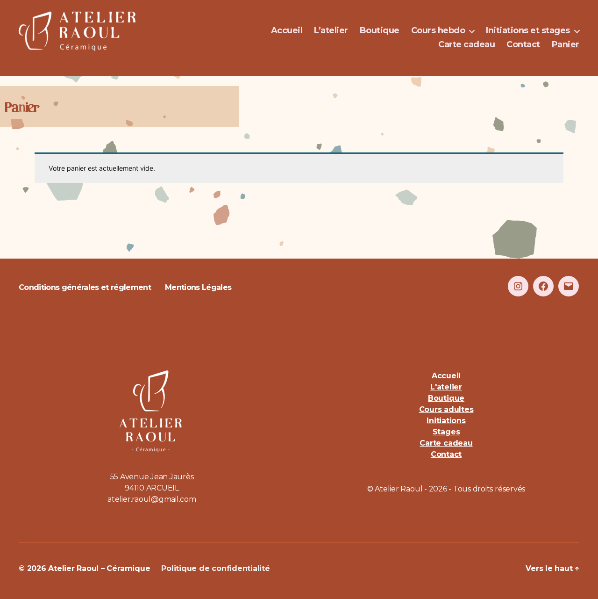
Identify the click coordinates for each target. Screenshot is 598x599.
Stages (446, 431)
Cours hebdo (438, 31)
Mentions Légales (198, 287)
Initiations (446, 420)
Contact (523, 45)
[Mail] (568, 286)
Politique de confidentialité (215, 568)
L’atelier (331, 31)
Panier (565, 45)
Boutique (379, 31)
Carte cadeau (466, 45)
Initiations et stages (528, 31)
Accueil (287, 31)
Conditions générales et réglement (85, 287)
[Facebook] (543, 286)
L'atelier (446, 386)
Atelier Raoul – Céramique (99, 568)
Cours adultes (446, 409)
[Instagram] (518, 286)
